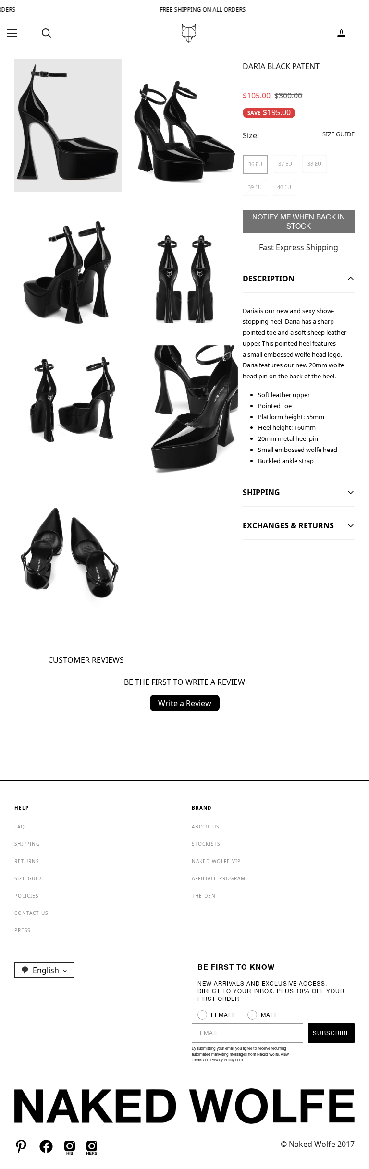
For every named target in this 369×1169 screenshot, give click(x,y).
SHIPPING (27, 843)
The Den (204, 895)
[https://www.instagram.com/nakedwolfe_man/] (69, 1146)
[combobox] (44, 970)
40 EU (284, 187)
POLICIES (26, 895)
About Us (205, 826)
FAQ (19, 826)
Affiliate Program (219, 878)
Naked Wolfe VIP (216, 861)
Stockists (206, 843)
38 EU (314, 163)
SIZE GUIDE (29, 878)
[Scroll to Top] (350, 1117)
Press (22, 930)
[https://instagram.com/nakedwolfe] (91, 1146)
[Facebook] (46, 1146)
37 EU (285, 163)
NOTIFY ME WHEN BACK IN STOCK (298, 221)
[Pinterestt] (21, 1146)
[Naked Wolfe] (189, 33)
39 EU (255, 187)
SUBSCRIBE (331, 1032)
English (46, 970)
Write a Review (184, 703)
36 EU (255, 164)
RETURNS (26, 861)
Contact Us (31, 913)
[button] (341, 33)
